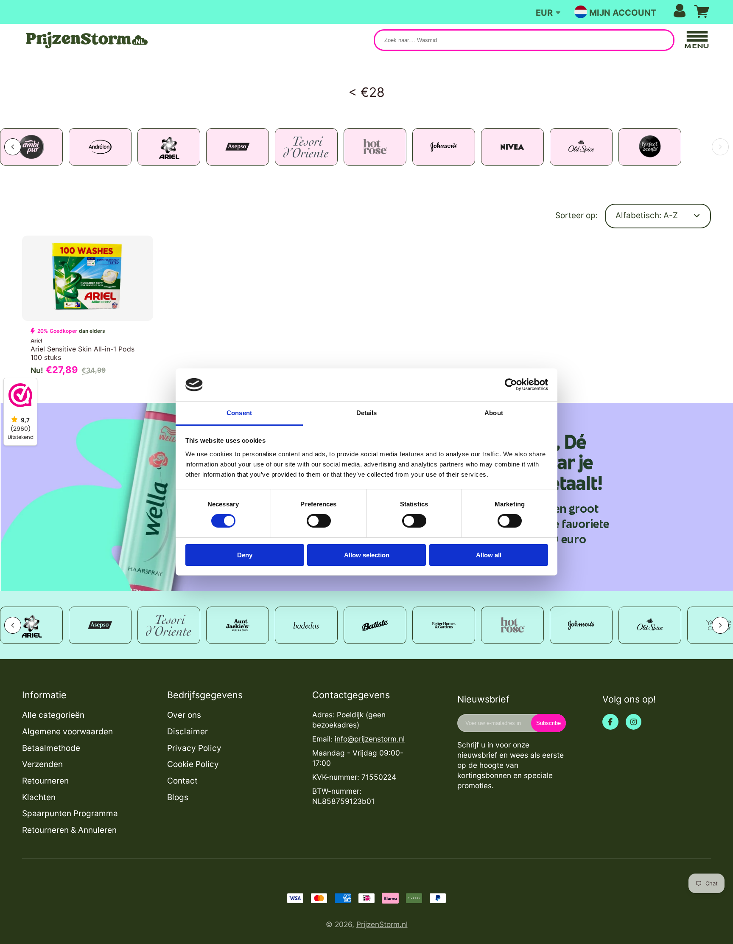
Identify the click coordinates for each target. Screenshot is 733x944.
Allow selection (366, 555)
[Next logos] (720, 146)
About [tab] (493, 412)
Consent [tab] (239, 412)
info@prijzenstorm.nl (370, 738)
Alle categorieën (53, 715)
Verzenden (42, 764)
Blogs (177, 797)
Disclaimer (187, 731)
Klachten (39, 797)
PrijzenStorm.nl (382, 924)
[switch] (319, 521)
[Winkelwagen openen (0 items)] (701, 11)
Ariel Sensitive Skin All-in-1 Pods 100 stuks (88, 308)
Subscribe (548, 723)
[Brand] (74, 147)
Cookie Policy (193, 764)
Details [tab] (366, 412)
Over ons (184, 715)
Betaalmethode (51, 748)
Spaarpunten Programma (70, 813)
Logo (85, 40)
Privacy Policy (194, 748)
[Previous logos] (12, 625)
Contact (182, 781)
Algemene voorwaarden (67, 731)
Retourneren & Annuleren (69, 830)
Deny (244, 555)
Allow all (488, 555)
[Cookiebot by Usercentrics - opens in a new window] (511, 384)
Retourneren (45, 781)
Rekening (637, 11)
